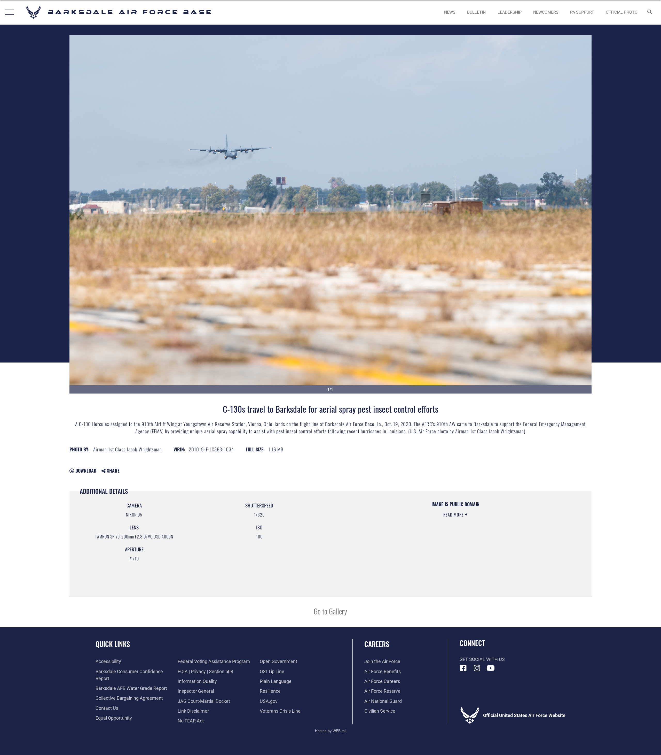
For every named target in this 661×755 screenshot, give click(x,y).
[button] (8, 12)
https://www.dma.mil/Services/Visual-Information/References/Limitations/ (399, 540)
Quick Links (113, 644)
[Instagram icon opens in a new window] (477, 668)
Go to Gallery (330, 611)
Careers (376, 644)
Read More (454, 515)
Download (85, 470)
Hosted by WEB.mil (330, 731)
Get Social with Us (482, 659)
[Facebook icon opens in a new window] (463, 668)
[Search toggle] (650, 12)
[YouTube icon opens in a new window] (490, 668)
